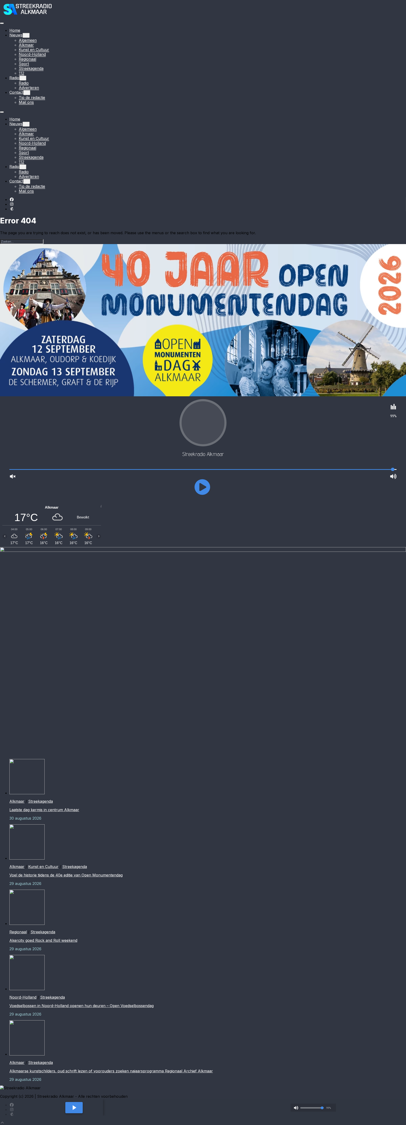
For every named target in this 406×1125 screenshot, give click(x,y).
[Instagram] (11, 204)
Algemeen (28, 40)
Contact (16, 92)
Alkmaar (26, 45)
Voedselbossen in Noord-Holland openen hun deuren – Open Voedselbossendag (81, 1005)
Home (14, 30)
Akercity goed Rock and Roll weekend (43, 940)
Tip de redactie (32, 97)
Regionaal (27, 59)
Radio (14, 77)
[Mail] (11, 208)
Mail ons (26, 102)
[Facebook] (11, 199)
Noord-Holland (32, 54)
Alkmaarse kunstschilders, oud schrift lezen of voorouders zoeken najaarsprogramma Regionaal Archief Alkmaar (111, 1071)
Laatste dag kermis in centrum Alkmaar (44, 809)
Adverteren (29, 87)
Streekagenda (31, 68)
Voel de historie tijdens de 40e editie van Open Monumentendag (66, 875)
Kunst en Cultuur (34, 49)
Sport (24, 63)
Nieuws (16, 35)
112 (21, 73)
